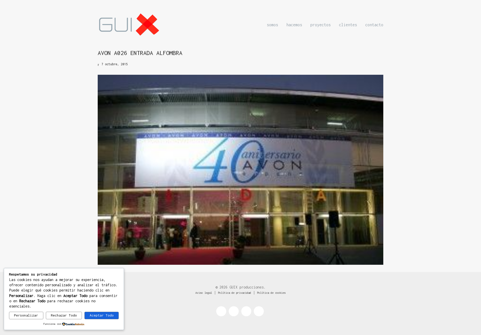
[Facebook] (221, 311)
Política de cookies (271, 292)
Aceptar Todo (102, 315)
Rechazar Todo (64, 315)
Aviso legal (203, 292)
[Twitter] (234, 311)
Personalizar (26, 315)
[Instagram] (246, 311)
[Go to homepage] (129, 24)
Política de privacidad (234, 292)
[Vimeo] (259, 311)
